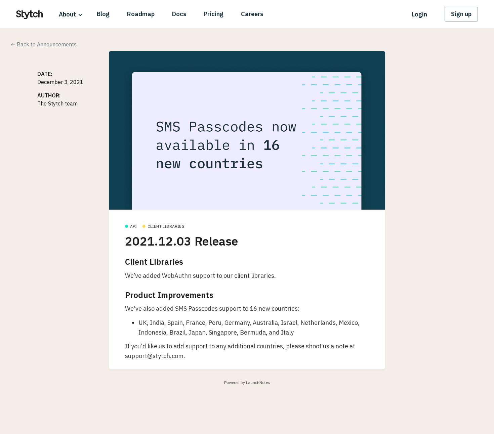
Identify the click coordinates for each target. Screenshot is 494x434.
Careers (252, 14)
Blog (103, 14)
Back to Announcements (46, 44)
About (67, 14)
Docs (179, 14)
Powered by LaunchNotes (247, 382)
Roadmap (141, 14)
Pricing (213, 14)
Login (419, 14)
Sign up (461, 14)
